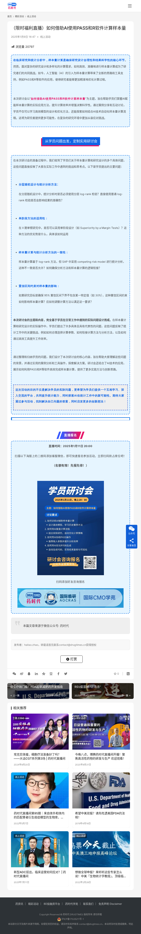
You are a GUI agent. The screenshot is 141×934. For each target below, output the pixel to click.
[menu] (130, 6)
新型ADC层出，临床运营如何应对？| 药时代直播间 (40, 874)
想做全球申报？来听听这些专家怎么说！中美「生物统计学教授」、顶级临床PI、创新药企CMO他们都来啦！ (100, 874)
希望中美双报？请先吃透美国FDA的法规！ (100, 815)
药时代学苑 (71, 903)
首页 (9, 16)
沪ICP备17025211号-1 (73, 919)
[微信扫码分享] (14, 673)
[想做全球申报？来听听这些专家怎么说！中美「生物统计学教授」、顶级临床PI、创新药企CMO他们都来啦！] (101, 849)
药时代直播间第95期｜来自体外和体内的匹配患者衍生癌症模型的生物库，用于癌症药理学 (39, 815)
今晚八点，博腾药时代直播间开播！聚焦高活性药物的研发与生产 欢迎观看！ (100, 756)
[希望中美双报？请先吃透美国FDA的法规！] (101, 790)
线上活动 (45, 36)
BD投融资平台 (52, 903)
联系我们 (88, 903)
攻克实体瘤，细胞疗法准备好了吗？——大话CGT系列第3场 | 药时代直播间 (39, 756)
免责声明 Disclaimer (110, 903)
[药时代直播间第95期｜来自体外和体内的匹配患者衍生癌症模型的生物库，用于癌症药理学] (40, 790)
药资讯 (19, 903)
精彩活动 (81, 718)
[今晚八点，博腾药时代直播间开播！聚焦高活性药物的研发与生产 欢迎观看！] (101, 732)
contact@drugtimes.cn (90, 924)
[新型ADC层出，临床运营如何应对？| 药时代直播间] (40, 849)
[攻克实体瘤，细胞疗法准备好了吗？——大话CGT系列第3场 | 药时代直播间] (40, 732)
